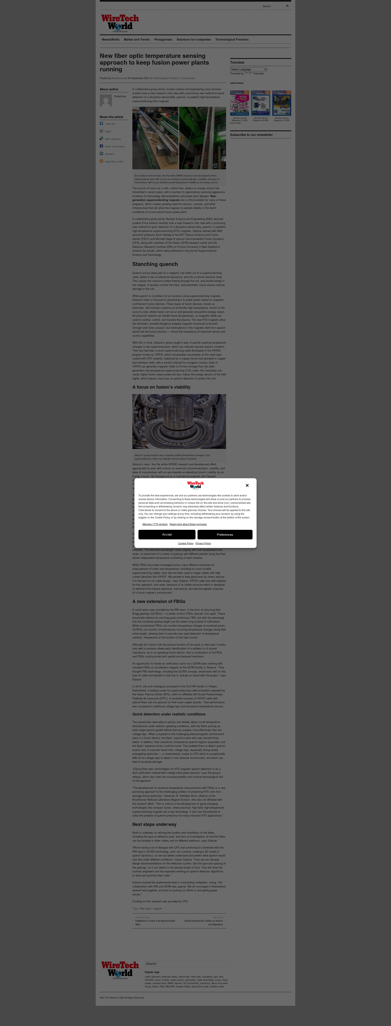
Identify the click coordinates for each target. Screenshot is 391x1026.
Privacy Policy (203, 543)
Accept (167, 534)
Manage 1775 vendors (155, 524)
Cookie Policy (185, 543)
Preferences (225, 534)
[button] (247, 485)
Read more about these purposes (188, 524)
